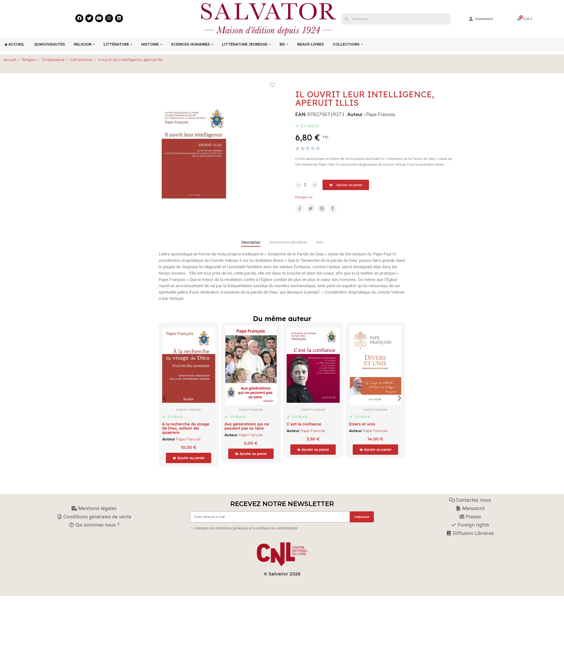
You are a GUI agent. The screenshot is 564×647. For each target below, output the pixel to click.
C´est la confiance (304, 424)
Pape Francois (380, 114)
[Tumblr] (332, 208)
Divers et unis (362, 424)
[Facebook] (79, 18)
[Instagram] (109, 18)
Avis (319, 242)
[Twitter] (89, 18)
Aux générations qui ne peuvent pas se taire (246, 426)
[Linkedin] (119, 18)
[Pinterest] (321, 208)
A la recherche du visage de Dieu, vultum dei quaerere (185, 428)
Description (250, 242)
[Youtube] (99, 18)
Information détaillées (288, 242)
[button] (346, 185)
